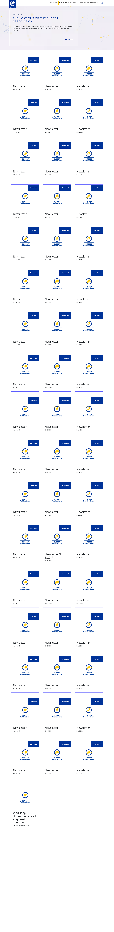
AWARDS (80, 3)
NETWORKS (94, 3)
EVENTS (86, 3)
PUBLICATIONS (64, 3)
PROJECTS (73, 3)
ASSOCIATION (53, 3)
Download (33, 60)
